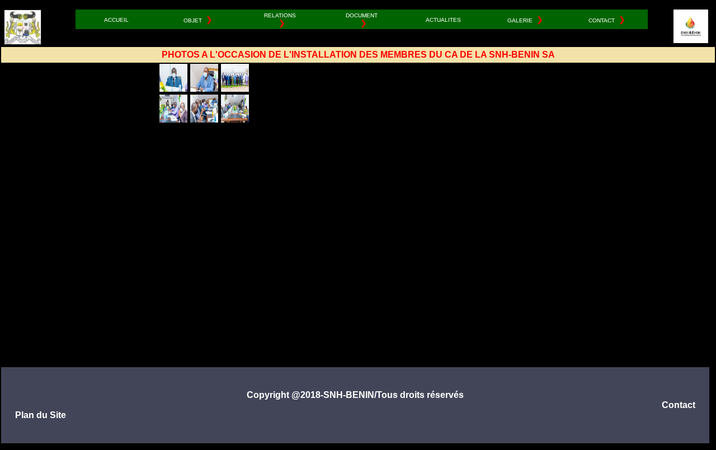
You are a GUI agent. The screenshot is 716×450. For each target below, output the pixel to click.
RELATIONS (280, 15)
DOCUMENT (362, 15)
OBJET (192, 20)
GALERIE (520, 20)
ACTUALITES (443, 19)
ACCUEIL (116, 19)
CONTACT (601, 20)
